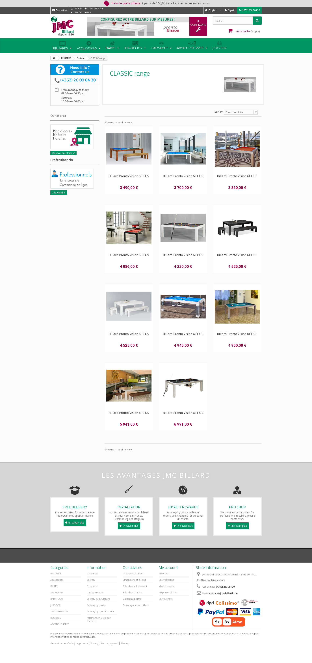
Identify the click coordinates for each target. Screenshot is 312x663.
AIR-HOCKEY (56, 592)
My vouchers (165, 598)
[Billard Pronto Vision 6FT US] (129, 149)
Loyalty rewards (94, 592)
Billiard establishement (135, 586)
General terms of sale (61, 643)
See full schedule (83, 11)
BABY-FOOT (56, 598)
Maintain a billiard (132, 598)
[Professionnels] (74, 179)
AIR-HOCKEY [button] (133, 48)
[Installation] (129, 489)
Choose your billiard (133, 573)
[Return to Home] (54, 58)
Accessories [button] (87, 48)
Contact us (61, 10)
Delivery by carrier (96, 605)
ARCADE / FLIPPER (59, 624)
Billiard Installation (132, 592)
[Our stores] (74, 136)
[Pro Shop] (237, 489)
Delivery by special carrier (100, 611)
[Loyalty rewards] (183, 489)
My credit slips (166, 579)
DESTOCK (55, 617)
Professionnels (61, 160)
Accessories (56, 579)
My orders (164, 573)
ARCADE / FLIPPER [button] (190, 48)
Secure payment (109, 643)
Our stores (58, 116)
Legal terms (82, 643)
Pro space (91, 586)
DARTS (54, 586)
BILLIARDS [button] (60, 48)
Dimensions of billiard (134, 579)
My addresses (166, 586)
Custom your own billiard (136, 605)
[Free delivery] (75, 489)
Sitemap (125, 643)
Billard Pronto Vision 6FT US (129, 176)
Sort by (218, 111)
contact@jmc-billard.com (223, 593)
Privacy (94, 643)
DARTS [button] (110, 48)
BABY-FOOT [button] (159, 48)
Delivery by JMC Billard (98, 598)
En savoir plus (76, 522)
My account (168, 567)
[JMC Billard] (65, 26)
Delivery (90, 579)
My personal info (168, 592)
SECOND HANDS (59, 611)
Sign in (231, 10)
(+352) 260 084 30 (251, 10)
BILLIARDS (55, 573)
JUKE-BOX (219, 48)
